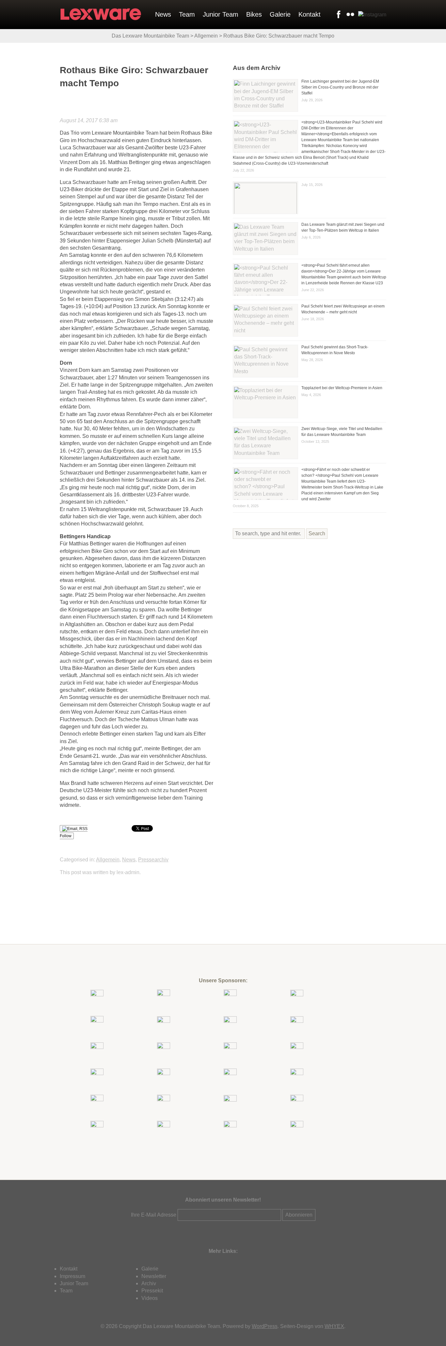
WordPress (265, 1326)
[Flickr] (349, 14)
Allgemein (107, 859)
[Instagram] (371, 14)
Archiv (148, 1283)
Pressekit (152, 1290)
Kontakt (309, 14)
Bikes (254, 14)
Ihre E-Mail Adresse (153, 1215)
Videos (149, 1298)
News (163, 14)
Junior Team (220, 14)
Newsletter (153, 1276)
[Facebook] (337, 14)
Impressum (72, 1276)
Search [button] (317, 533)
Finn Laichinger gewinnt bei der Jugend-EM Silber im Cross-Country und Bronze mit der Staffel (340, 87)
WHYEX (334, 1326)
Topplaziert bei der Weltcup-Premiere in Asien (341, 388)
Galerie (280, 14)
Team (187, 14)
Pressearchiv (153, 859)
